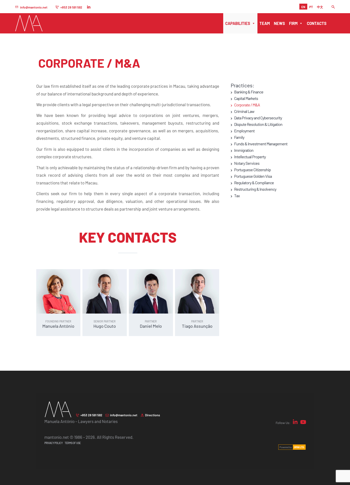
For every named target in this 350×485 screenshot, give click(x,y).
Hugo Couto (104, 325)
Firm (293, 23)
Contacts (317, 23)
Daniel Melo (151, 325)
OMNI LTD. (299, 447)
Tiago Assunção (197, 325)
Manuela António (58, 325)
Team (264, 23)
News (279, 23)
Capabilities (237, 23)
